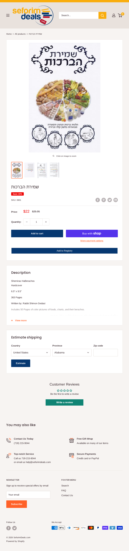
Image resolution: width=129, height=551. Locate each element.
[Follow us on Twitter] (14, 528)
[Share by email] (115, 200)
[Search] (102, 15)
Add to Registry (65, 250)
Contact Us (67, 495)
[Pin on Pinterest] (103, 200)
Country (15, 345)
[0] (120, 15)
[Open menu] (7, 15)
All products (20, 34)
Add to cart (37, 233)
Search (65, 485)
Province (57, 345)
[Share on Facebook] (97, 200)
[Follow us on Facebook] (8, 528)
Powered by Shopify (15, 541)
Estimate (20, 363)
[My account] (113, 15)
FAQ (63, 490)
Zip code (98, 345)
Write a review (64, 402)
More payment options (91, 240)
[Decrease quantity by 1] (26, 222)
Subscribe (16, 504)
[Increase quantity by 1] (46, 222)
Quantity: (16, 221)
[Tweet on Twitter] (109, 200)
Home (9, 34)
